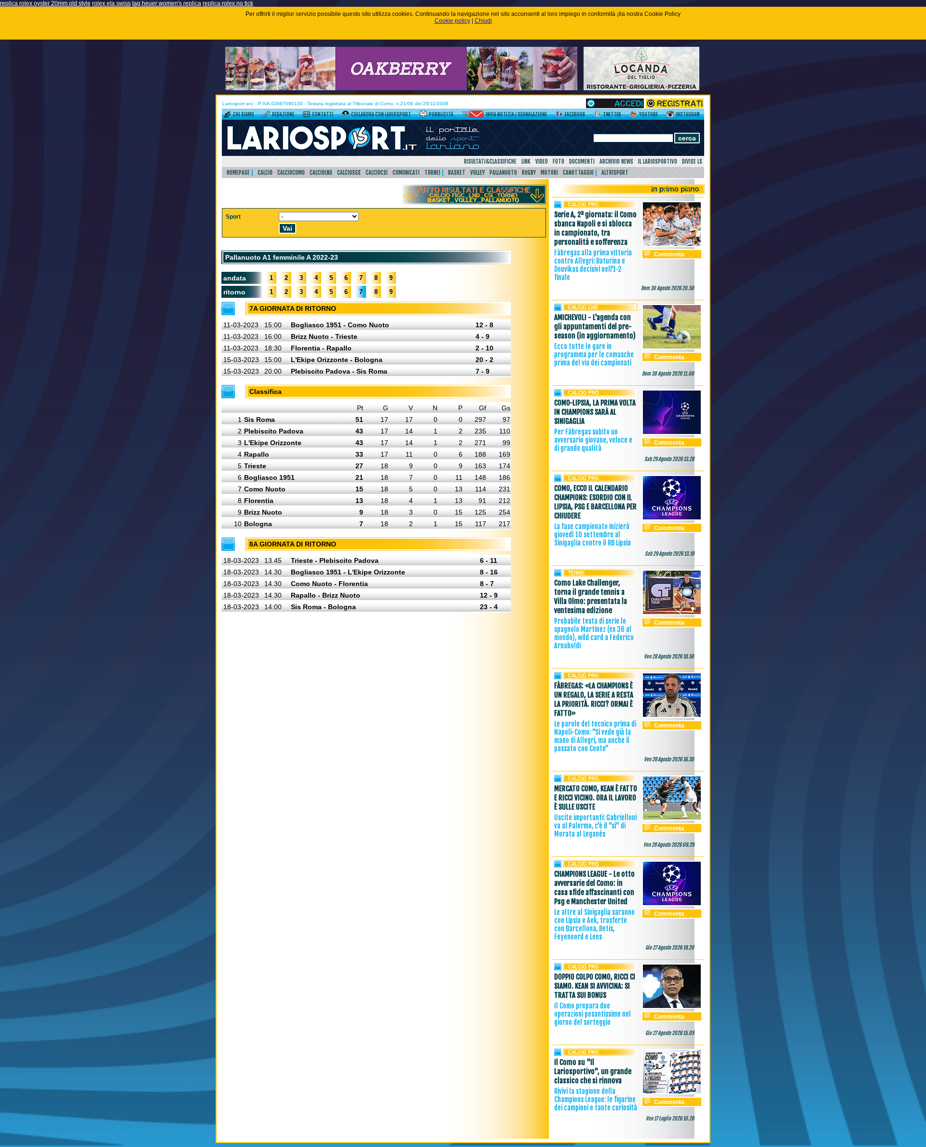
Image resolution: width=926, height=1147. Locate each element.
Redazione (283, 114)
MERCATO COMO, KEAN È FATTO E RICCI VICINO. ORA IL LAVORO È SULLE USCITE (595, 797)
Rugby (529, 172)
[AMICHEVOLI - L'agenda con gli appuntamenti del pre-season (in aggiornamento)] (672, 347)
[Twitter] (597, 116)
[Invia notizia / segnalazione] (473, 116)
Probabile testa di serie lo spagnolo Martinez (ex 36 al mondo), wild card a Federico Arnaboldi (594, 633)
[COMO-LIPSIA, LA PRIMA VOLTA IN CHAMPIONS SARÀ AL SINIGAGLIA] (672, 433)
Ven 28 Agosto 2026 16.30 (669, 759)
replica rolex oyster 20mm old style (45, 3)
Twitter (612, 114)
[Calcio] (600, 206)
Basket (456, 172)
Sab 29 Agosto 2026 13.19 (669, 553)
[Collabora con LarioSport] (345, 116)
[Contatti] (306, 116)
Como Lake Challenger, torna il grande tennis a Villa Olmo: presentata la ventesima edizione (590, 596)
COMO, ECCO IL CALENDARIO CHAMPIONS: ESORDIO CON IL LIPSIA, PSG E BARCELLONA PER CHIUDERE (595, 502)
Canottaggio (578, 172)
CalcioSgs (349, 172)
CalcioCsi (377, 172)
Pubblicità (441, 114)
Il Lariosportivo (657, 161)
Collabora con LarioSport (381, 114)
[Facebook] (559, 116)
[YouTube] (633, 116)
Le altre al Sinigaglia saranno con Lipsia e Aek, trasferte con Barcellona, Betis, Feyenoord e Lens (594, 924)
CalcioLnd (321, 172)
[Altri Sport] (600, 574)
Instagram (688, 114)
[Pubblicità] (423, 116)
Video (541, 161)
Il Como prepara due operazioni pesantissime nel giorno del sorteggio (592, 1014)
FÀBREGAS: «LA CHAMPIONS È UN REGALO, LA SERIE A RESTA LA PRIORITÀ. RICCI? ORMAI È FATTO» (593, 699)
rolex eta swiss (111, 3)
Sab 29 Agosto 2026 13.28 (669, 459)
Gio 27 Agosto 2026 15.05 (669, 1033)
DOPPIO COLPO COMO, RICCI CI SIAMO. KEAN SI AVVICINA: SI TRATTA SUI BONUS (594, 986)
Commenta (669, 254)
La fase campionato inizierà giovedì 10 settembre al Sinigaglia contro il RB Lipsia (592, 534)
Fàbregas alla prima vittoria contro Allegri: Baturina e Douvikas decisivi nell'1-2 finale (593, 265)
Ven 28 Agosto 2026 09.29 (668, 844)
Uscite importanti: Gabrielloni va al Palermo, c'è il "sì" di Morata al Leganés (595, 825)
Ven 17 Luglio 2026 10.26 (670, 1118)
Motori (549, 172)
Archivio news (616, 161)
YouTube (648, 114)
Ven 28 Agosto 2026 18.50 (669, 656)
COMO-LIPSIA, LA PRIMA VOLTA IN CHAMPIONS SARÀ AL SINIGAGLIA (595, 412)
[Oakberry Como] (401, 88)
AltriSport (614, 172)
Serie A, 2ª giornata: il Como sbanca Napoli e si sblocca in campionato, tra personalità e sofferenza (595, 228)
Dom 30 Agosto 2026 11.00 (668, 373)
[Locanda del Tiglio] (641, 88)
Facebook (575, 114)
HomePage (238, 172)
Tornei (432, 172)
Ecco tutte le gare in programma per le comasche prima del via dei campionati (594, 354)
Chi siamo (243, 114)
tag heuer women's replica (166, 3)
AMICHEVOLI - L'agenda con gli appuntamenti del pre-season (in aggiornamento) (595, 326)
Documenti (582, 161)
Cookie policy (452, 20)
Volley (477, 172)
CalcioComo (291, 172)
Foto (558, 161)
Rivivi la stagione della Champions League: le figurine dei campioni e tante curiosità (595, 1099)
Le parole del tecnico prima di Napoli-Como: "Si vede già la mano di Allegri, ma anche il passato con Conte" (595, 736)
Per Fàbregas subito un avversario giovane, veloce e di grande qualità (593, 440)
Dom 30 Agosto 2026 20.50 (667, 288)
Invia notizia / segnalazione (516, 114)
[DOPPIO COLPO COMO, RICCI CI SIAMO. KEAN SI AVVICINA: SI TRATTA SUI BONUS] (672, 1007)
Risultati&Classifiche (490, 161)
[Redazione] (266, 116)
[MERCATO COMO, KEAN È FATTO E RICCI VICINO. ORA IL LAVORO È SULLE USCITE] (672, 818)
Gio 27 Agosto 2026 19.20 (669, 947)
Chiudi (483, 20)
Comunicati (406, 172)
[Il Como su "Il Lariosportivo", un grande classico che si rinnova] (672, 1092)
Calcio (265, 172)
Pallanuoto (503, 172)
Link (526, 161)
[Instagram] (670, 116)
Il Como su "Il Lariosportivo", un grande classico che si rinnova (592, 1071)
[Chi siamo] (227, 116)
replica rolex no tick (228, 3)
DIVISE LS (692, 161)
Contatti (322, 114)
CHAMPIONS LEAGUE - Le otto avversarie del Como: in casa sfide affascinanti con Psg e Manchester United (594, 887)
